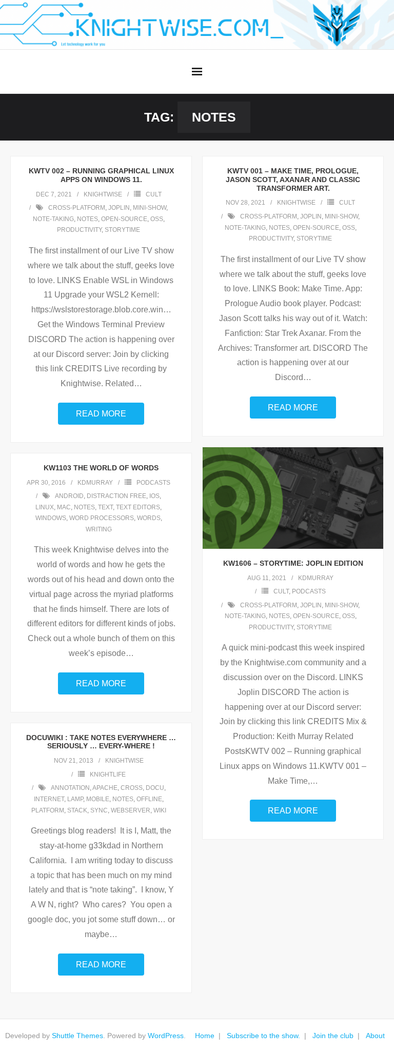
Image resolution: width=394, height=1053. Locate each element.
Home (204, 1035)
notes (87, 219)
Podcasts (309, 591)
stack (77, 810)
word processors (101, 518)
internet (49, 799)
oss (156, 219)
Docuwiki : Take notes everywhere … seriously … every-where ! (101, 741)
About (375, 1035)
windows (50, 518)
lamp (75, 799)
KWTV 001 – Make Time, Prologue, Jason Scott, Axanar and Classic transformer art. (293, 179)
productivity (79, 229)
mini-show (149, 207)
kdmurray (315, 578)
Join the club (332, 1035)
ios (154, 496)
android (69, 496)
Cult (154, 194)
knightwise (103, 194)
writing (99, 529)
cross (132, 787)
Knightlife (108, 774)
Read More (101, 413)
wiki (159, 810)
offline (149, 799)
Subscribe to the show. (263, 1035)
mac (64, 507)
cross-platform (76, 207)
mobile (97, 799)
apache (104, 787)
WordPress (166, 1035)
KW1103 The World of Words (101, 468)
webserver (130, 810)
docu (155, 787)
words (149, 518)
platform (47, 810)
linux (44, 507)
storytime (122, 229)
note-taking (53, 219)
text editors (138, 507)
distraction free (116, 496)
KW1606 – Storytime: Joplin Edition (293, 563)
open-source (124, 219)
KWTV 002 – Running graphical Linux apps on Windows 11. (101, 175)
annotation (70, 787)
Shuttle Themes (77, 1035)
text (105, 507)
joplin (119, 207)
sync (99, 810)
